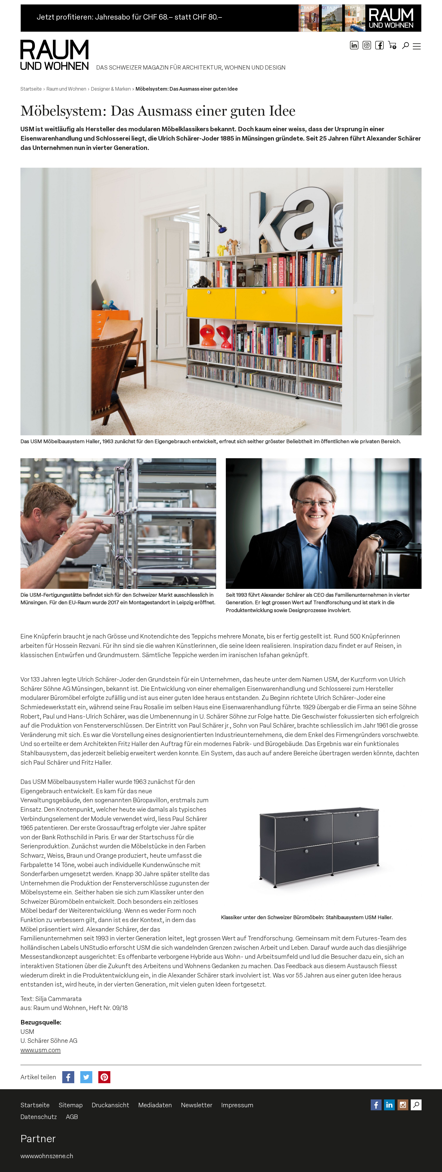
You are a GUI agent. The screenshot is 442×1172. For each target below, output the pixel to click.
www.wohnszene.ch (46, 1156)
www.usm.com (40, 1050)
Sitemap (71, 1105)
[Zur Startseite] (54, 55)
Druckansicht (110, 1105)
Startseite (35, 1105)
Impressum (237, 1105)
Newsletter (196, 1105)
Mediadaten (155, 1105)
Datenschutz (38, 1117)
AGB (72, 1117)
